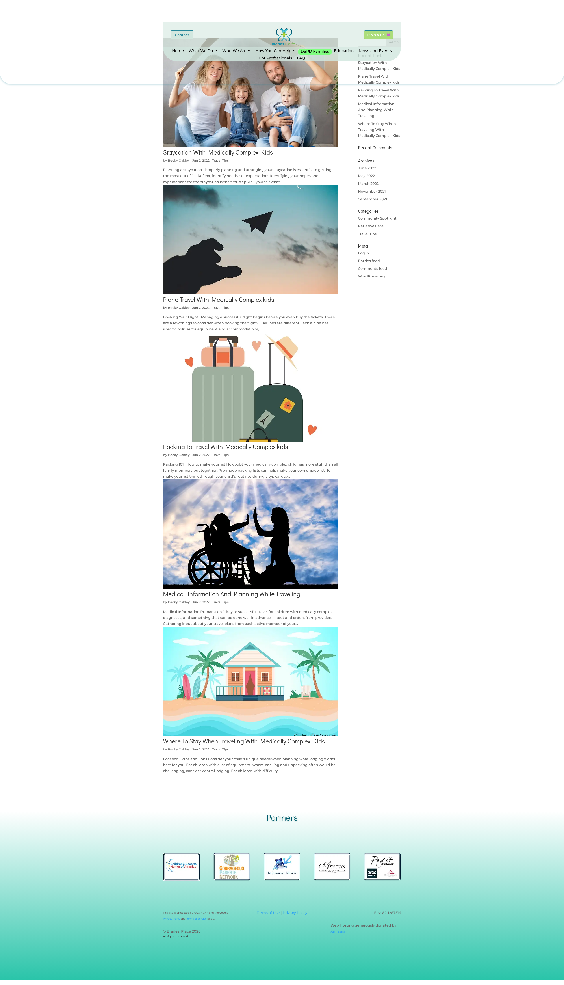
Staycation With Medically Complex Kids (218, 152)
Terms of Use (268, 913)
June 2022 (367, 168)
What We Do (201, 51)
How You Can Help (273, 51)
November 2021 (372, 191)
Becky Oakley (179, 160)
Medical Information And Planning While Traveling (231, 594)
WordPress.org (371, 276)
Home (178, 51)
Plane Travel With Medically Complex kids (218, 299)
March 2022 (368, 184)
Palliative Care (371, 226)
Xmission (338, 931)
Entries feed (369, 261)
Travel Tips (220, 160)
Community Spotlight (377, 218)
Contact (182, 35)
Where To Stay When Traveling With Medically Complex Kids (244, 741)
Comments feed (372, 268)
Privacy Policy (171, 918)
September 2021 (372, 199)
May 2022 (366, 176)
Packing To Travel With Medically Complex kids (225, 446)
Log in (363, 253)
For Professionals (275, 58)
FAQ (301, 58)
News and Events (375, 51)
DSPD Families (315, 52)
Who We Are (234, 51)
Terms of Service (196, 918)
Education (344, 51)
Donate (376, 35)
